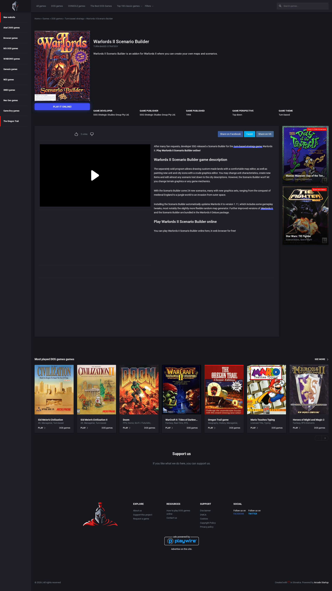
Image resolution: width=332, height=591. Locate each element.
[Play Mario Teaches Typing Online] (266, 390)
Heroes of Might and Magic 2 (308, 419)
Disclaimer (205, 510)
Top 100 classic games (128, 6)
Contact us (172, 518)
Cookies (204, 518)
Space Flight (306, 239)
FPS (125, 423)
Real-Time (178, 423)
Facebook (238, 514)
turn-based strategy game (248, 146)
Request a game (141, 518)
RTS (186, 423)
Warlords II (267, 208)
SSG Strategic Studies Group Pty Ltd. (111, 114)
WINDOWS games (11, 59)
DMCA (203, 514)
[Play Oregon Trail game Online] (224, 390)
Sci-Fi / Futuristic (142, 423)
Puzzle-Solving (319, 179)
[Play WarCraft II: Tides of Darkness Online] (181, 390)
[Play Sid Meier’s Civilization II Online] (96, 390)
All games (41, 6)
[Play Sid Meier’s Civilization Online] (54, 390)
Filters (148, 6)
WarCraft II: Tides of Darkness (181, 419)
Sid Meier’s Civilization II (94, 419)
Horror (131, 423)
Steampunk (194, 423)
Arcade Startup (321, 582)
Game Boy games (11, 111)
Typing (267, 423)
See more (320, 359)
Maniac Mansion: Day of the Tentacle (307, 175)
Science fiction (292, 239)
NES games (8, 79)
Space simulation (319, 189)
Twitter (252, 514)
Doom (126, 419)
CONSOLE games (76, 6)
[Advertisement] (245, 5)
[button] (318, 438)
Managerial (47, 423)
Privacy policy (206, 527)
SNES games (9, 90)
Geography (213, 423)
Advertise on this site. (181, 549)
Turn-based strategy (74, 18)
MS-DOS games (10, 48)
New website (9, 17)
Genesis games (10, 69)
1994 (188, 114)
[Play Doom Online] (139, 390)
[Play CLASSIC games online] (15, 6)
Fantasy (169, 423)
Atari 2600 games (11, 27)
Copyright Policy (208, 523)
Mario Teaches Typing (263, 419)
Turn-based (284, 114)
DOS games (57, 6)
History (222, 423)
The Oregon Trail (11, 121)
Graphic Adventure (303, 179)
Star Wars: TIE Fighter (298, 236)
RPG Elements (308, 423)
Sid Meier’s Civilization (50, 419)
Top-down (237, 114)
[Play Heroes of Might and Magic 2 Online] (309, 390)
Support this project (142, 514)
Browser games (10, 38)
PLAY (40, 428)
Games (46, 18)
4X (39, 423)
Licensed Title (257, 423)
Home (37, 18)
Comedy (289, 179)
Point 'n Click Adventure (317, 129)
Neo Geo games (10, 100)
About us (137, 510)
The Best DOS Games (101, 6)
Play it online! (62, 106)
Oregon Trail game (218, 419)
